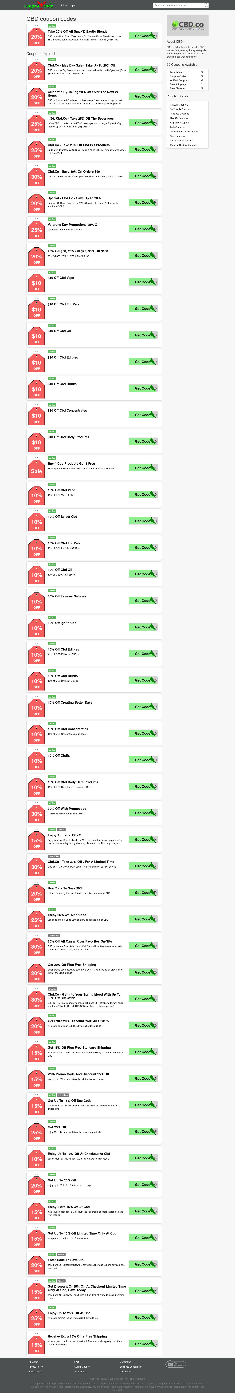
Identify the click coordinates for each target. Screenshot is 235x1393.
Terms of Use (35, 1371)
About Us (33, 1361)
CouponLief (126, 1371)
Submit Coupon (68, 5)
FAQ (76, 1361)
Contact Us (125, 1361)
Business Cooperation (131, 1366)
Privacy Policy (36, 1366)
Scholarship (80, 1371)
